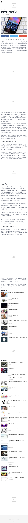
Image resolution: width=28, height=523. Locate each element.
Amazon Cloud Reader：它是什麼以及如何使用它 (17, 321)
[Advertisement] (14, 90)
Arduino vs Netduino (13, 326)
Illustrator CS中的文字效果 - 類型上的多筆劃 (17, 401)
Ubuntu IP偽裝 (11, 423)
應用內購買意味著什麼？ (13, 315)
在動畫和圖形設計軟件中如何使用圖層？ (16, 457)
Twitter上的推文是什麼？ (13, 429)
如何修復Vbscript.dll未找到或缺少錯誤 (16, 440)
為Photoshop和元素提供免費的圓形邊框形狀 (17, 381)
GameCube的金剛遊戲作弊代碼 (15, 472)
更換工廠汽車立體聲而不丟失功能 (15, 451)
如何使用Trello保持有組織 (13, 332)
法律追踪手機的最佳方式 (13, 303)
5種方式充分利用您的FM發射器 (14, 387)
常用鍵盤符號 (11, 368)
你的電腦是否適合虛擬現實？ (14, 309)
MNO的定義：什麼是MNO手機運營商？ (16, 292)
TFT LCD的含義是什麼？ (13, 298)
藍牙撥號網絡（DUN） (13, 463)
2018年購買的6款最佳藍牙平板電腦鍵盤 (16, 374)
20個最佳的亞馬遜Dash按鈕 (14, 395)
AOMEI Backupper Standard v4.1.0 (15, 446)
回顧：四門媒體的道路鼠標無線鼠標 (15, 362)
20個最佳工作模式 (12, 406)
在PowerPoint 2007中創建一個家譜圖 (16, 412)
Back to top (14, 517)
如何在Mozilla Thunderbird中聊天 (15, 377)
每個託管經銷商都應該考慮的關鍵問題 (16, 434)
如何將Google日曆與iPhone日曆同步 (16, 478)
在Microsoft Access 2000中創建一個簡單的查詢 (17, 418)
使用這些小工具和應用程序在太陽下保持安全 (17, 337)
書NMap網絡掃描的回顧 (13, 466)
